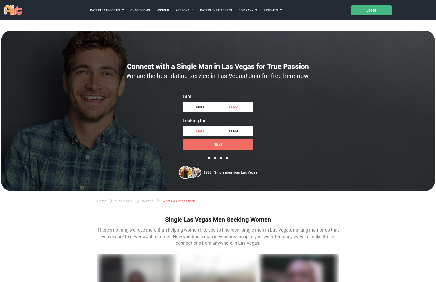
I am (187, 96)
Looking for (194, 120)
